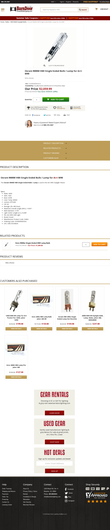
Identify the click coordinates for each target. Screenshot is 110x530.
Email (58, 115)
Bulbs (7, 22)
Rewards (76, 2)
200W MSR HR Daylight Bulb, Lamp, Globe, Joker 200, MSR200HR (92, 318)
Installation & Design (29, 497)
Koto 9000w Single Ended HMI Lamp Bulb (32, 243)
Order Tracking (6, 488)
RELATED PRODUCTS (52, 148)
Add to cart (57, 99)
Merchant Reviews (29, 505)
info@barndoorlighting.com (52, 497)
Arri (55, 177)
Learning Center (7, 505)
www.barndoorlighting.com (59, 403)
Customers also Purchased (51, 159)
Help (52, 2)
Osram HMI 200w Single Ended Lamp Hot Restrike (67, 318)
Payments (5, 494)
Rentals (25, 494)
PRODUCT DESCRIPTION (53, 143)
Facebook (70, 489)
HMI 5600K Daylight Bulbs (18, 22)
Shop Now (54, 442)
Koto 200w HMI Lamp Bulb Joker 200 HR (42, 318)
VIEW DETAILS (16, 329)
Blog (69, 497)
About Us (26, 488)
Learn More (54, 413)
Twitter (70, 493)
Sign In (62, 2)
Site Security (27, 502)
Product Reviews (51, 153)
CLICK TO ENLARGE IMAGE (56, 65)
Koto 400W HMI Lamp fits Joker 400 (16, 366)
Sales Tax (5, 497)
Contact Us (5, 502)
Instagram (70, 501)
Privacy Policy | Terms (30, 491)
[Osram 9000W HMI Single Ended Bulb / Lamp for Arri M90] (55, 67)
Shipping (77, 107)
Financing (5, 499)
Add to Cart (99, 244)
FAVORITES (61, 107)
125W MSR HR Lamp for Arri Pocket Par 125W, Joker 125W (16, 318)
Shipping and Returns (8, 491)
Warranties (26, 499)
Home (2, 22)
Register (68, 2)
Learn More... (43, 109)
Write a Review (29, 78)
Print (68, 115)
